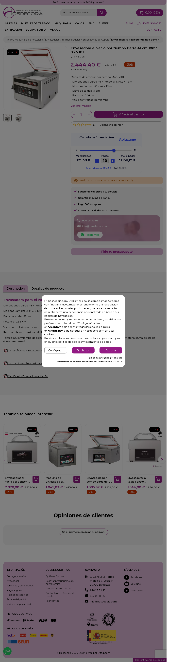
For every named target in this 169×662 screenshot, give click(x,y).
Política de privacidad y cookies (104, 357)
